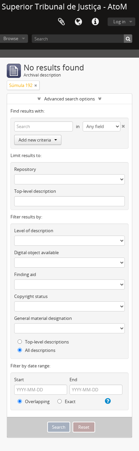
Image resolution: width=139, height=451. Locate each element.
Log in (119, 22)
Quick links (95, 21)
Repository (25, 169)
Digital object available (36, 252)
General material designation (43, 318)
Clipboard (61, 21)
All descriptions (39, 350)
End (73, 380)
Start (19, 380)
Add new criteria (35, 140)
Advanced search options (69, 99)
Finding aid (25, 274)
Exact (70, 401)
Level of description (33, 231)
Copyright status (31, 296)
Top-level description (35, 191)
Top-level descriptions (46, 342)
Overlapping (37, 401)
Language (78, 21)
